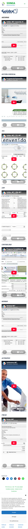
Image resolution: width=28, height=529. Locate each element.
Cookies (14, 491)
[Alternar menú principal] (25, 4)
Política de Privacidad (14, 487)
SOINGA (11, 3)
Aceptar (14, 512)
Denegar (14, 516)
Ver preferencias (14, 521)
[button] (25, 495)
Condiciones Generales (14, 489)
